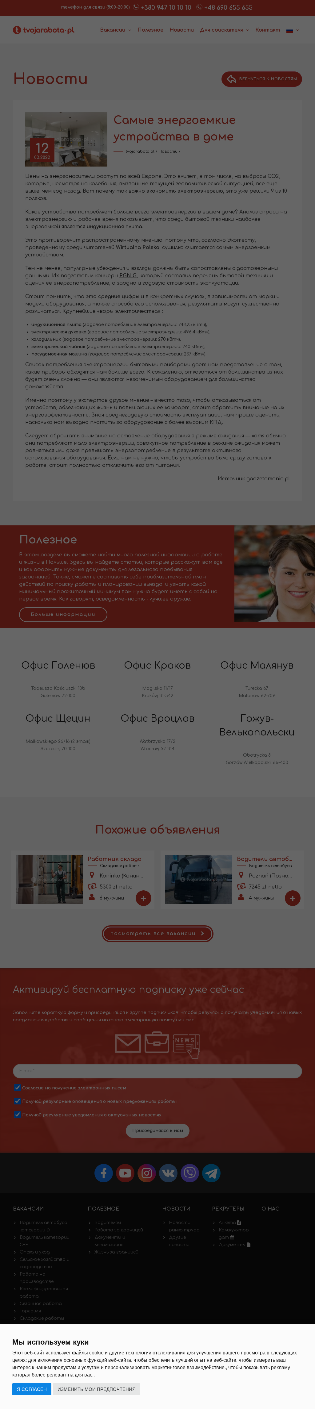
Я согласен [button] (32, 1389)
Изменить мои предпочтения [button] (97, 1389)
